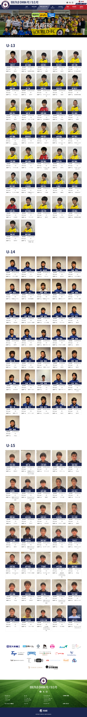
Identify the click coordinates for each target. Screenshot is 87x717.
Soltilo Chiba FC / (43, 687)
